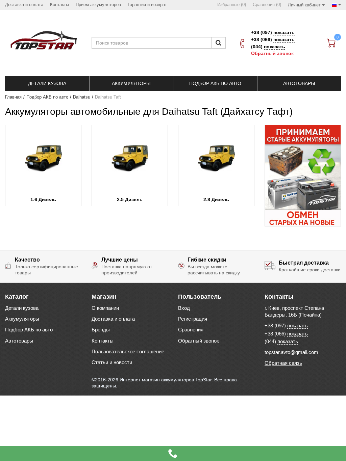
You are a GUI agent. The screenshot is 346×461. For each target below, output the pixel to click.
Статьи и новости (112, 362)
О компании (105, 308)
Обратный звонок (272, 53)
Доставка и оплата (113, 319)
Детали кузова (22, 308)
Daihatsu (81, 97)
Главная (13, 97)
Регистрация (192, 319)
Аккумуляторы (22, 319)
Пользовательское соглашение (128, 351)
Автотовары (19, 341)
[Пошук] (218, 43)
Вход (184, 308)
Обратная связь (283, 363)
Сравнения (190, 329)
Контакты (103, 341)
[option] (303, 175)
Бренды (101, 329)
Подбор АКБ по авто (47, 97)
